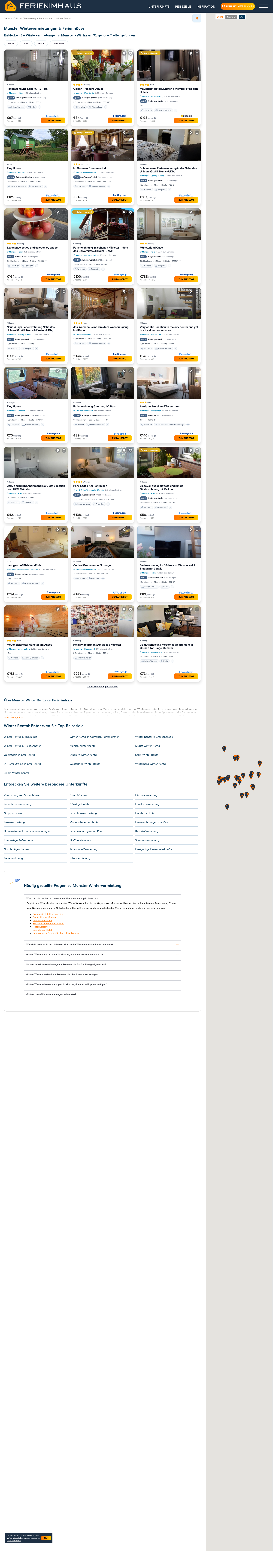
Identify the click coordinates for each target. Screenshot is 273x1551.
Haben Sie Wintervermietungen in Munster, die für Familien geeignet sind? (66, 964)
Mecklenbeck (156, 652)
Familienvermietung (147, 804)
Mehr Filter (59, 43)
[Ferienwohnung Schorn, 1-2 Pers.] (36, 65)
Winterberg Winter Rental (150, 764)
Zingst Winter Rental (16, 773)
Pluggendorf (89, 649)
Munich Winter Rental (83, 745)
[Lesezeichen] (64, 53)
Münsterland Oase (151, 247)
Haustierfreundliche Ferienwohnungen (27, 831)
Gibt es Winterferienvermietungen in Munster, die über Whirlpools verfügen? (66, 984)
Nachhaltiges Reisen (16, 849)
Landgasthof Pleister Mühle (24, 565)
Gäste (41, 43)
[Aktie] (196, 18)
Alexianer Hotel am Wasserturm (159, 406)
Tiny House (14, 168)
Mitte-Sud (88, 411)
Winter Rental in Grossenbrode (154, 736)
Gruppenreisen (13, 813)
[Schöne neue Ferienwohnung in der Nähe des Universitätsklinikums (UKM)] (169, 145)
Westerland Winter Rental (85, 764)
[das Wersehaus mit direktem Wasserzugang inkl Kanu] (102, 303)
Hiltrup (21, 93)
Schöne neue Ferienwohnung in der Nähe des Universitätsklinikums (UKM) (168, 170)
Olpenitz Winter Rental (83, 755)
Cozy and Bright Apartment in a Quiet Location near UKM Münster (36, 487)
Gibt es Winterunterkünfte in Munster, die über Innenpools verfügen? (63, 974)
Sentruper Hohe (157, 176)
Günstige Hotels (79, 804)
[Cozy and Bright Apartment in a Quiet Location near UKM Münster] (36, 462)
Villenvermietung (80, 858)
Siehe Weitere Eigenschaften (102, 686)
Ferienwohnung (13, 858)
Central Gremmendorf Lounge (92, 565)
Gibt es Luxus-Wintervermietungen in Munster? (51, 994)
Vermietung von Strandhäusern (23, 795)
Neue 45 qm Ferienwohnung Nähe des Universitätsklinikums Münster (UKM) (31, 328)
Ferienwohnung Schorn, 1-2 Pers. (27, 88)
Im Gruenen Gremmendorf (89, 168)
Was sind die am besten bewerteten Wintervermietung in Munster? (62, 898)
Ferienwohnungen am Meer (152, 822)
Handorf (87, 334)
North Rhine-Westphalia (86, 490)
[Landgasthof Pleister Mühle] (36, 542)
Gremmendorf (90, 172)
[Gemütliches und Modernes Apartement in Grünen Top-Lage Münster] (169, 621)
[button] (243, 776)
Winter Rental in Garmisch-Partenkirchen (94, 736)
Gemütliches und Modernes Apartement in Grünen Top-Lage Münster (166, 646)
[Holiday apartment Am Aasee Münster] (102, 621)
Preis (26, 43)
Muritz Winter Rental (148, 745)
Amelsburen (156, 411)
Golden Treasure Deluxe (88, 88)
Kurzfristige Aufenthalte (18, 840)
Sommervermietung (147, 840)
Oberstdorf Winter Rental (19, 755)
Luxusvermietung (14, 822)
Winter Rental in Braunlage (20, 736)
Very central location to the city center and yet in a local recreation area (169, 328)
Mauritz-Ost (89, 93)
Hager (20, 252)
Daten (11, 43)
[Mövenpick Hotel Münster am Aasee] (36, 621)
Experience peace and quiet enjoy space (32, 247)
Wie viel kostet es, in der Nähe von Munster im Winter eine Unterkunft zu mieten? (69, 944)
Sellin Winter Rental (147, 755)
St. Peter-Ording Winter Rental (22, 764)
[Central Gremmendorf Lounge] (102, 542)
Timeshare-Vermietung (83, 849)
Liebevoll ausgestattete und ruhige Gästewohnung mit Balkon (161, 487)
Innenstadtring (157, 96)
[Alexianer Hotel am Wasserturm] (169, 383)
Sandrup (21, 172)
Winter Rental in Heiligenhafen (22, 745)
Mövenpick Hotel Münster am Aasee (29, 644)
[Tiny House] (36, 145)
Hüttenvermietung (146, 795)
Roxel (153, 252)
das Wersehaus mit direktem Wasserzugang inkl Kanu (100, 328)
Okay (46, 1538)
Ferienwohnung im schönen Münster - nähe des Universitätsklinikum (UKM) (100, 249)
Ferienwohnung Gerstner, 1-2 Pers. (94, 406)
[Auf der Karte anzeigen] (57, 53)
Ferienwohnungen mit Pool (86, 831)
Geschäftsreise (79, 795)
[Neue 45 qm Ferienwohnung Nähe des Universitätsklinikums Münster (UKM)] (36, 303)
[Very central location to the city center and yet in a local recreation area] (169, 303)
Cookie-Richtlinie (14, 1540)
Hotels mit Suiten (145, 813)
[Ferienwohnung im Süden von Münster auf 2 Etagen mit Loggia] (169, 542)
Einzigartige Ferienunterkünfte (153, 849)
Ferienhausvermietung (17, 804)
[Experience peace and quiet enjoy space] (36, 224)
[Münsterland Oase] (169, 224)
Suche (220, 16)
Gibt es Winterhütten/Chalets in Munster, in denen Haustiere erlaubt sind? (65, 954)
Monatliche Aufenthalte (84, 822)
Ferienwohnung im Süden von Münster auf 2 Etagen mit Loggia (167, 567)
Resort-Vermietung (146, 831)
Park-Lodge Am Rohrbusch (90, 485)
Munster (12, 93)
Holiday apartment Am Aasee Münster (97, 644)
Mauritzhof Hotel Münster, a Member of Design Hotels (169, 90)
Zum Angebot (53, 120)
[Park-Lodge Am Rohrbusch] (102, 462)
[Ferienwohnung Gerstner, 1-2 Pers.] (102, 383)
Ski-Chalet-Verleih (80, 840)
